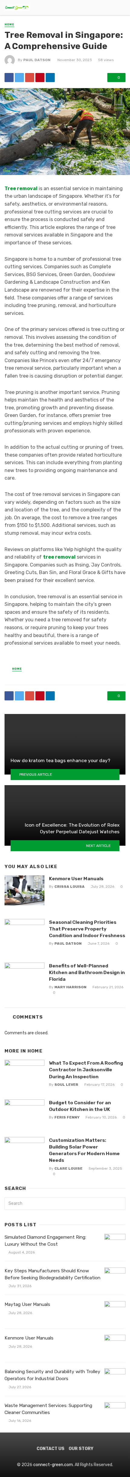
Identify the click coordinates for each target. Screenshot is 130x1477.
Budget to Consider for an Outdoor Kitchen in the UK (80, 1106)
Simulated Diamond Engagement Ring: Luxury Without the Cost (45, 1240)
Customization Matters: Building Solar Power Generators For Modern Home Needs (84, 1150)
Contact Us (50, 1448)
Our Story (81, 1448)
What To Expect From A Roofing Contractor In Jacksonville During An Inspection (86, 1069)
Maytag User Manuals (27, 1304)
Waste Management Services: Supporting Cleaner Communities (48, 1409)
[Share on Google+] (29, 77)
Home (9, 24)
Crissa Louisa (69, 886)
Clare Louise (68, 1168)
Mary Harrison (70, 987)
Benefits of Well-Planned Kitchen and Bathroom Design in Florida (87, 972)
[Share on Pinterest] (39, 77)
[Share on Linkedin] (50, 77)
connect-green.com (53, 1464)
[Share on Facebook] (9, 77)
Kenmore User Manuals (76, 878)
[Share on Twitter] (19, 77)
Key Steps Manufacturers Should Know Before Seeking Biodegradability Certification (52, 1274)
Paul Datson (36, 60)
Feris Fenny (67, 1117)
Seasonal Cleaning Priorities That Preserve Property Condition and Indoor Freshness (87, 928)
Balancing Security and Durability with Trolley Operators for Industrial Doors (52, 1375)
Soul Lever (66, 1084)
